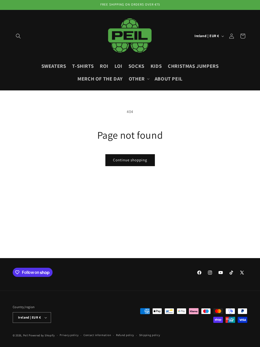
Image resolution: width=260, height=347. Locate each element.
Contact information (97, 335)
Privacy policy (69, 335)
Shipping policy (149, 335)
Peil (25, 335)
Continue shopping (130, 159)
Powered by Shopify (42, 335)
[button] (18, 36)
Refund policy (125, 335)
